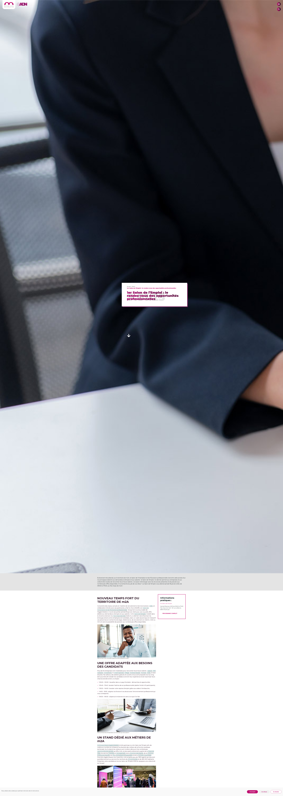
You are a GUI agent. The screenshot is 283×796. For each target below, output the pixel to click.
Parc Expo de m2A (119, 616)
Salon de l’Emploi (140, 614)
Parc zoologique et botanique (122, 755)
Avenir (133, 286)
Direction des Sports (136, 753)
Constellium (108, 673)
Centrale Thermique (144, 755)
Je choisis (276, 791)
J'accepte (252, 791)
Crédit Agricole (119, 673)
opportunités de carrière (105, 751)
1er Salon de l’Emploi (166, 603)
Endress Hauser (135, 673)
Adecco (149, 671)
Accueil (129, 286)
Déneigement (121, 753)
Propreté (111, 753)
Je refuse (264, 791)
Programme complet (170, 613)
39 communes (133, 759)
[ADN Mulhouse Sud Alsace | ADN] (9, 5)
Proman (143, 673)
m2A (151, 606)
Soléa (148, 673)
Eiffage (126, 673)
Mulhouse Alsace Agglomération (108, 745)
